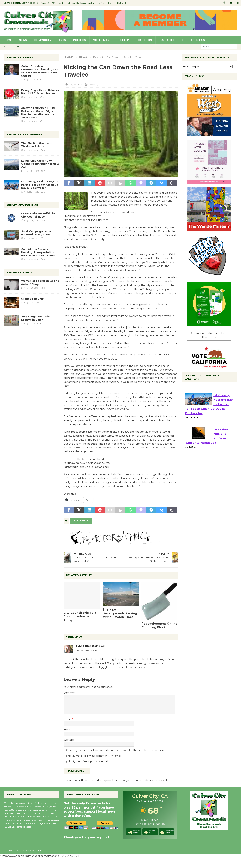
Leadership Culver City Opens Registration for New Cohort (40, 164)
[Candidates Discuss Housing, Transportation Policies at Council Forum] (11, 252)
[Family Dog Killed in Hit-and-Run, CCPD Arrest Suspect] (11, 94)
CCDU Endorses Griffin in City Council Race (38, 215)
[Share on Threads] (172, 183)
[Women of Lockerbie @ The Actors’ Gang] (11, 284)
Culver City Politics (22, 205)
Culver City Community (24, 134)
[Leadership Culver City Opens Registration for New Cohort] (11, 164)
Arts (62, 40)
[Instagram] (238, 3)
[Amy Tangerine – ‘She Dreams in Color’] (11, 320)
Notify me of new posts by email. (88, 761)
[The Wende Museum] (209, 229)
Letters (124, 40)
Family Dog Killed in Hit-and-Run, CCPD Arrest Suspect (40, 92)
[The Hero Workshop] (209, 276)
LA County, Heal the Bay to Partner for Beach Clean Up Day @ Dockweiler (39, 184)
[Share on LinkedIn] (89, 183)
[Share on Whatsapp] (130, 183)
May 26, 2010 (75, 84)
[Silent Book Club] (11, 302)
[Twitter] (231, 3)
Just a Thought (171, 40)
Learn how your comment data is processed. (139, 780)
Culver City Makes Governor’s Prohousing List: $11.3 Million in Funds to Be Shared (40, 70)
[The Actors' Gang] (120, 543)
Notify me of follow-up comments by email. (95, 755)
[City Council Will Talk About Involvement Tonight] (82, 595)
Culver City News (20, 57)
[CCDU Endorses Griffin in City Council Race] (11, 217)
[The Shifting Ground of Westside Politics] (11, 146)
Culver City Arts (20, 272)
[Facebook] (224, 3)
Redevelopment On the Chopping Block (159, 625)
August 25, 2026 (31, 150)
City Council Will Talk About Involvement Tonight (80, 616)
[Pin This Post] (100, 183)
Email (67, 729)
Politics (79, 40)
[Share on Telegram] (151, 183)
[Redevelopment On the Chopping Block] (159, 601)
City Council (81, 520)
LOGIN (40, 850)
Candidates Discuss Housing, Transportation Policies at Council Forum (38, 252)
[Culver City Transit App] (209, 324)
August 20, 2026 (31, 259)
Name (68, 719)
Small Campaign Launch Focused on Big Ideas (37, 233)
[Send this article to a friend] (110, 183)
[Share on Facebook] (69, 183)
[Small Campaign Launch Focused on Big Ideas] (11, 235)
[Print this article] (120, 183)
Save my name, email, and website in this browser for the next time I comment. (116, 750)
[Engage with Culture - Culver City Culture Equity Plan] (209, 181)
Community (42, 40)
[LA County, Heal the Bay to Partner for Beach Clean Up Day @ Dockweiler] (11, 185)
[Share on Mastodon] (141, 183)
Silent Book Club (32, 298)
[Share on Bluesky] (161, 183)
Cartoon (145, 40)
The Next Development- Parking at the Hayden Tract (120, 613)
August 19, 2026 (31, 121)
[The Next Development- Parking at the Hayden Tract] (121, 594)
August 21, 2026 (31, 79)
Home (8, 40)
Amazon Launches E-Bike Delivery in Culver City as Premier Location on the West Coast (38, 112)
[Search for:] (219, 46)
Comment (70, 692)
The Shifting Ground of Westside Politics (37, 144)
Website (69, 739)
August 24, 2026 (31, 171)
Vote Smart (102, 40)
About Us (198, 40)
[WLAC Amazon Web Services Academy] (209, 134)
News (23, 40)
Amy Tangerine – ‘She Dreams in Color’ (35, 318)
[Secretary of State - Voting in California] (209, 365)
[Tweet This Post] (79, 183)
